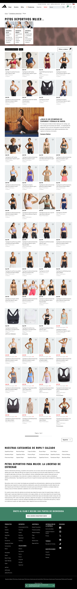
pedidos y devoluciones (55, 4)
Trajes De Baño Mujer (32, 451)
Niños (22, 7)
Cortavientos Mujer (44, 454)
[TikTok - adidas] (65, 544)
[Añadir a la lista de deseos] (19, 54)
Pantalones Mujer (55, 457)
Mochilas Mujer (20, 451)
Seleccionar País (38, 583)
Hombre (16, 7)
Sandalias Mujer (9, 454)
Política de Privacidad (67, 579)
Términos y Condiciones (18, 579)
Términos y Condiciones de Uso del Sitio (34, 579)
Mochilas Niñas (66, 457)
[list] (31, 49)
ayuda (48, 4)
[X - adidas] (65, 536)
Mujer (10, 7)
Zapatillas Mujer (9, 451)
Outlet (45, 7)
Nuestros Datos (8, 579)
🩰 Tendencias (30, 7)
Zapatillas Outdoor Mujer (55, 454)
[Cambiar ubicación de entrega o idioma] (73, 4)
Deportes (39, 7)
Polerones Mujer (9, 457)
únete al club (68, 4)
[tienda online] (4, 6)
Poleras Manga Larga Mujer (66, 454)
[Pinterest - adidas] (65, 540)
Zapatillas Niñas (20, 454)
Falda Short (65, 451)
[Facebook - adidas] (65, 528)
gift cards (63, 4)
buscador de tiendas (42, 4)
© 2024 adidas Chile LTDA (38, 587)
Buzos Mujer (42, 451)
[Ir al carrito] (74, 7)
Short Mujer (54, 451)
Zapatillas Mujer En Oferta (32, 457)
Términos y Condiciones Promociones (52, 579)
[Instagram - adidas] (65, 532)
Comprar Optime (45, 134)
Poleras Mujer (31, 454)
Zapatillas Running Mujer (44, 457)
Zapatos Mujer (20, 457)
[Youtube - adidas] (65, 548)
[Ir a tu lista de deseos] (70, 7)
